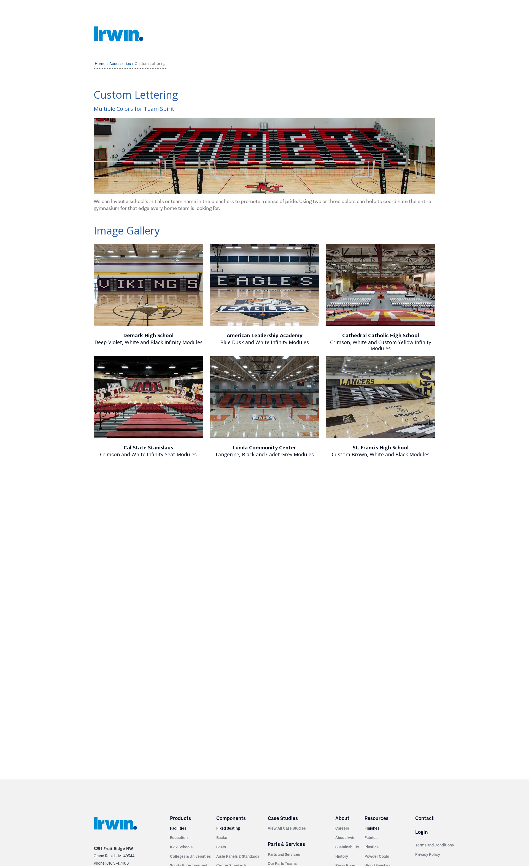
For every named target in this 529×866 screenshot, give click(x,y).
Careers (342, 828)
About (342, 818)
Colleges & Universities (190, 856)
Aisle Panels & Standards (237, 856)
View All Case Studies (287, 828)
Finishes (372, 828)
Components (231, 818)
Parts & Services (286, 844)
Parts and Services (284, 854)
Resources (376, 818)
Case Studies (283, 818)
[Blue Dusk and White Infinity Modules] (264, 285)
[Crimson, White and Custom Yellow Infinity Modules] (381, 285)
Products (180, 818)
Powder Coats (377, 856)
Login (421, 832)
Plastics (372, 847)
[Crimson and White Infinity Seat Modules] (148, 397)
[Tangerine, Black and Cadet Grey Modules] (264, 397)
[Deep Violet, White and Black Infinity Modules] (148, 285)
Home (100, 63)
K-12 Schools (181, 847)
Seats (221, 847)
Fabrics (371, 837)
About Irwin (345, 837)
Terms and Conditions (434, 845)
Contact (424, 818)
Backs (221, 837)
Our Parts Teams (282, 863)
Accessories (120, 63)
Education (179, 837)
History (341, 856)
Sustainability (347, 847)
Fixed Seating (228, 828)
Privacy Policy (427, 854)
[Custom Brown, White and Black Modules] (381, 397)
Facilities (178, 828)
